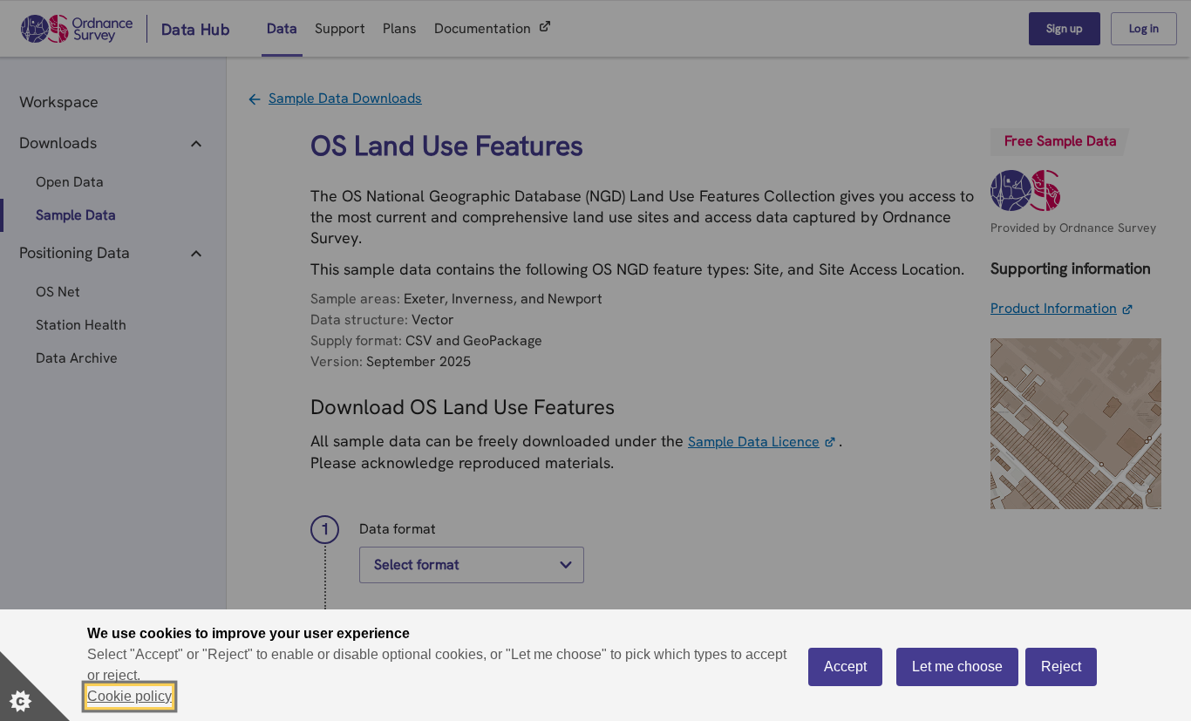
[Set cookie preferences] (35, 686)
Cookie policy (129, 696)
